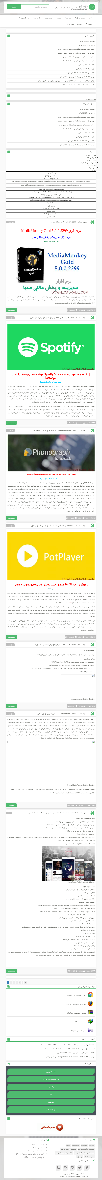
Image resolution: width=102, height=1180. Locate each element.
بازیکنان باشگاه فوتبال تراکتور (85, 68)
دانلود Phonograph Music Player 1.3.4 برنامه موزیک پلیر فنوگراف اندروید (59, 430)
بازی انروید (51, 1102)
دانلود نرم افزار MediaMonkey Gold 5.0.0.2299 (69, 222)
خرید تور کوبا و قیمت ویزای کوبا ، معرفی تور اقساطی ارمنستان (76, 53)
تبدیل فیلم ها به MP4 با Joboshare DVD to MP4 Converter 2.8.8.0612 (64, 1045)
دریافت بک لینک (53, 192)
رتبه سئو (52, 185)
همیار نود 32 (91, 165)
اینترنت (68, 18)
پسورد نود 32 (91, 160)
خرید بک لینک (91, 99)
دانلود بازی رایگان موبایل (51, 1079)
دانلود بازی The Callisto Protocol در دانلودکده (80, 72)
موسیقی (57, 296)
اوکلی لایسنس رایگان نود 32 (86, 162)
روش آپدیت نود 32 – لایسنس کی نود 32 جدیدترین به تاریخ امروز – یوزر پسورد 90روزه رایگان (66, 80)
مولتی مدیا (48, 18)
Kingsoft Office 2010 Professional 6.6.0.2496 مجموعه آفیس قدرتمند (66, 1056)
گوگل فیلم (51, 1086)
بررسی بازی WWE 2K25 (87, 45)
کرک (51, 1094)
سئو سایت (92, 167)
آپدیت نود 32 (91, 157)
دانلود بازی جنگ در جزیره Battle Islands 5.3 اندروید (72, 1052)
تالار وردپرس (68, 1174)
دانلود (68, 1145)
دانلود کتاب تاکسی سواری (86, 64)
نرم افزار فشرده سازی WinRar (76, 1013)
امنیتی (59, 18)
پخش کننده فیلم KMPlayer (77, 1030)
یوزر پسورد (51, 205)
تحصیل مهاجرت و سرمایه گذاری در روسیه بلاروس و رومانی (76, 49)
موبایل (89, 24)
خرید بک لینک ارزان (89, 155)
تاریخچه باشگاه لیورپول (87, 41)
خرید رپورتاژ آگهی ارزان (51, 208)
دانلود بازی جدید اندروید (68, 1149)
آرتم (93, 1049)
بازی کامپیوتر (24, 18)
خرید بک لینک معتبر (50, 181)
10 (25, 982)
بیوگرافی (84, 1145)
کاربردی (37, 18)
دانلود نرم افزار (89, 1156)
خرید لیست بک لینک (53, 200)
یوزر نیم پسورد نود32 (51, 178)
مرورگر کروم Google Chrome (76, 995)
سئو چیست (51, 211)
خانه (90, 18)
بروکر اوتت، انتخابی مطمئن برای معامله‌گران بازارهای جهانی (77, 57)
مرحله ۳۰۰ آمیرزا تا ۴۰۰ (51, 213)
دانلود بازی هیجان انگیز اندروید (84, 1153)
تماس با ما (70, 24)
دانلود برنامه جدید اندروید (64, 1153)
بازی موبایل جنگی (51, 1109)
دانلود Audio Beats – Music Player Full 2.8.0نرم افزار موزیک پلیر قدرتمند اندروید (57, 813)
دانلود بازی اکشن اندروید (86, 1149)
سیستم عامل (80, 18)
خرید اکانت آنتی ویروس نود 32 (51, 194)
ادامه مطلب (11, 310)
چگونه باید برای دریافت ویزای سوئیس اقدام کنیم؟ (79, 61)
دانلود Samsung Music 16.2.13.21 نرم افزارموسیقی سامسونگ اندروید (61, 644)
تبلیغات (79, 24)
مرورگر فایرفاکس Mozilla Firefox (75, 1004)
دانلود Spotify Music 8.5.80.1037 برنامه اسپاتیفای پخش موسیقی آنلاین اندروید (57, 317)
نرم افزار (83, 596)
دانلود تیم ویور (51, 1071)
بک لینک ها (49, 189)
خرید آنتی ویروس (51, 173)
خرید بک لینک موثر (55, 197)
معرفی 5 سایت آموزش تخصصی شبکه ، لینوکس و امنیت (77, 84)
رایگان (94, 170)
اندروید (91, 1145)
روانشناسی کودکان (51, 175)
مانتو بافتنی (51, 216)
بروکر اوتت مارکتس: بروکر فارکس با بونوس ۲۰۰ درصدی (77, 76)
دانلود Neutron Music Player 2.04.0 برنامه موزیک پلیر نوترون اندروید (61, 713)
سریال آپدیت (51, 203)
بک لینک (63, 1176)
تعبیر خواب (75, 1145)
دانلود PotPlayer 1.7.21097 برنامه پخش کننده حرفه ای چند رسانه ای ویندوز (59, 525)
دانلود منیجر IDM (80, 1022)
